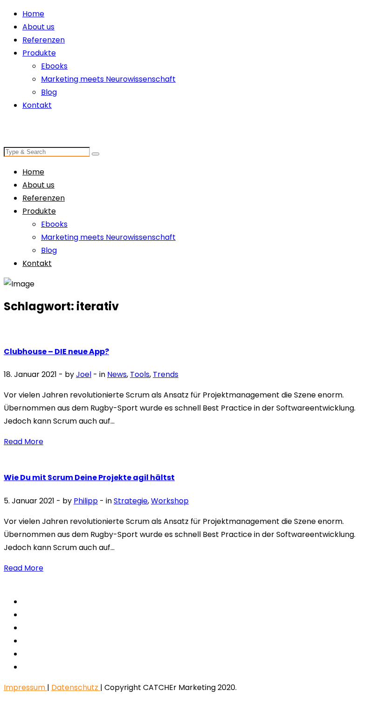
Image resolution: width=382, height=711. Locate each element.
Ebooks (54, 66)
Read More (23, 441)
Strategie (131, 500)
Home (33, 13)
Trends (165, 374)
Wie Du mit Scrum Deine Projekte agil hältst (89, 477)
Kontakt (37, 105)
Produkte (39, 53)
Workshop (170, 500)
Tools (140, 374)
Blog (49, 92)
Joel (83, 374)
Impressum (25, 687)
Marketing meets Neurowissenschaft (108, 79)
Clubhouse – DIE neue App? (56, 351)
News (117, 374)
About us (38, 26)
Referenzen (43, 40)
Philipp (86, 500)
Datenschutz (75, 687)
